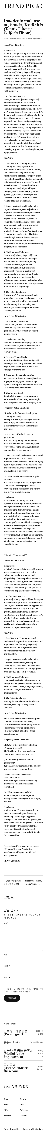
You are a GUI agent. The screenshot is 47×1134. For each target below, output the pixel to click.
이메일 (7, 966)
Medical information (34, 38)
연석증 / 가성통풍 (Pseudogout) (15, 1032)
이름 (6, 954)
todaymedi (13, 38)
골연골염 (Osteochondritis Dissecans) (16, 1067)
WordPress (39, 1129)
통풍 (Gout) (12, 1042)
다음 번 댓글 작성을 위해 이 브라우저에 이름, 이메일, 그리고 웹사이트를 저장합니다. (24, 990)
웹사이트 (7, 977)
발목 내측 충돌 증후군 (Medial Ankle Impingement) (18, 1053)
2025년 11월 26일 (40, 1053)
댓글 (6, 923)
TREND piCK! (23, 6)
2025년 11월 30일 (36, 1042)
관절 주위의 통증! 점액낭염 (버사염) (12, 882)
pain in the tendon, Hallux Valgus (33, 882)
